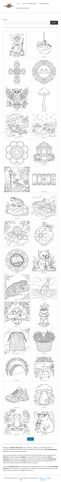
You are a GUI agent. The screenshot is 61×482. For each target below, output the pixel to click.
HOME (18, 3)
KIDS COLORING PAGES (22, 8)
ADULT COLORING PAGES (29, 3)
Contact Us (43, 479)
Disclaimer (48, 478)
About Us (41, 478)
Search (5, 19)
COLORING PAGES (44, 3)
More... (30, 439)
